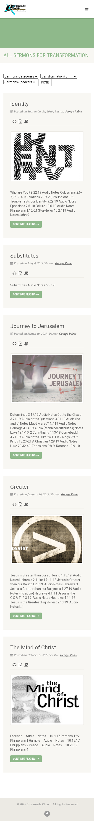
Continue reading (24, 224)
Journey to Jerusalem (37, 326)
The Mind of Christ (33, 647)
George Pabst (73, 111)
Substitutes (24, 256)
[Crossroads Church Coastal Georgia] (31, 10)
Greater (19, 487)
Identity (19, 104)
